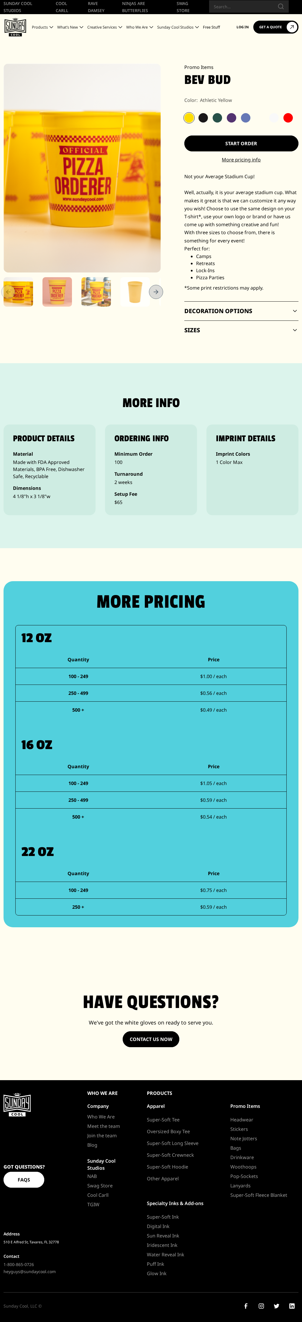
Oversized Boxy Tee (168, 1131)
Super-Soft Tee (163, 1119)
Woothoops (243, 1167)
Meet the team (103, 1126)
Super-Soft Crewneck (170, 1155)
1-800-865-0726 (19, 1264)
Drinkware (242, 1157)
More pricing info (241, 159)
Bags (235, 1148)
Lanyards (240, 1185)
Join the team (102, 1135)
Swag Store (100, 1185)
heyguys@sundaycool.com (30, 1271)
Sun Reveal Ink (163, 1235)
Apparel (156, 1106)
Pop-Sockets (244, 1176)
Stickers (239, 1129)
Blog (92, 1145)
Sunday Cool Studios (101, 1164)
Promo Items (199, 67)
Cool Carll (98, 1195)
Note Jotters (243, 1138)
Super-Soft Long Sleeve (172, 1143)
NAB (92, 1176)
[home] (15, 27)
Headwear (241, 1119)
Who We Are (101, 1116)
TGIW (93, 1204)
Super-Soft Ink (163, 1217)
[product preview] (82, 168)
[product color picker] (189, 118)
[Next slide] (156, 292)
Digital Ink (158, 1226)
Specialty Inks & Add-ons (175, 1203)
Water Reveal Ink (165, 1254)
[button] (43, 27)
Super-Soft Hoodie (167, 1167)
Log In (243, 27)
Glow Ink (157, 1273)
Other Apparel (163, 1178)
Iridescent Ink (162, 1245)
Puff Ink (155, 1264)
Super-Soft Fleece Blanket (258, 1195)
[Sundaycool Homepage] (17, 1105)
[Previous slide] (8, 292)
